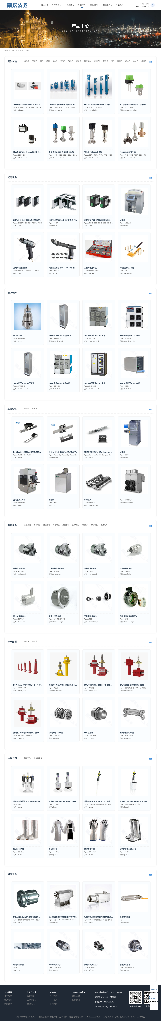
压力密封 (97, 61)
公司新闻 (53, 1003)
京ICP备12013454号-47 (125, 1016)
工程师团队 (31, 1000)
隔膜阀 (119, 61)
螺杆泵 (105, 61)
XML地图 (141, 1016)
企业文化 (31, 1003)
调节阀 (143, 61)
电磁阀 (34, 61)
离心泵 (78, 61)
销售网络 (31, 996)
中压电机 (56, 525)
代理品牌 (68, 5)
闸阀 (112, 61)
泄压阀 (127, 61)
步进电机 (104, 525)
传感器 (34, 408)
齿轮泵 (26, 61)
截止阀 (55, 61)
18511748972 (142, 6)
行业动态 (53, 1000)
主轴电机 (65, 525)
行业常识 (53, 996)
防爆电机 (85, 525)
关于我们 (56, 5)
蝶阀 (41, 61)
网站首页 (44, 5)
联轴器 (34, 641)
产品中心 (19, 50)
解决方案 (76, 996)
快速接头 (87, 61)
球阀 (48, 61)
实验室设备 (38, 758)
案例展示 (94, 5)
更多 (151, 62)
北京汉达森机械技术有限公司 (51, 1016)
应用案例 (76, 1000)
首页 (12, 50)
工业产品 (81, 5)
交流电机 (94, 525)
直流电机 (75, 525)
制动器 (26, 408)
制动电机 (37, 525)
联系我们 (119, 5)
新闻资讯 (8, 1003)
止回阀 (135, 61)
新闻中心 (106, 5)
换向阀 (62, 61)
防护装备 (27, 758)
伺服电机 (27, 525)
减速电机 (46, 525)
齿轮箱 (26, 641)
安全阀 (70, 61)
